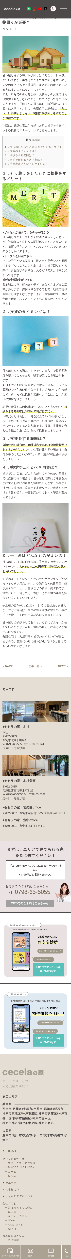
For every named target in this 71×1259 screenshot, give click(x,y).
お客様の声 (12, 1189)
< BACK (7, 666)
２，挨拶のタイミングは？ (20, 151)
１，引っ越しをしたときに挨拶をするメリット (33, 146)
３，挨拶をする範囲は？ (19, 155)
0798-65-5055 (32, 892)
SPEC (12, 1175)
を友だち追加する (48, 969)
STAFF (12, 1229)
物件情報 (13, 1240)
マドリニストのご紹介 (22, 1163)
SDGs (12, 1220)
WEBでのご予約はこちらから (30, 903)
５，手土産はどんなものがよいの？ (26, 163)
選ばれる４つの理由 (20, 1207)
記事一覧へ (35, 666)
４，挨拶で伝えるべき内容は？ (23, 159)
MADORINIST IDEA (21, 1167)
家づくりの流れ (17, 1216)
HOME (12, 1151)
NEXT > (63, 666)
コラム (12, 1171)
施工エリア (15, 1211)
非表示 (36, 140)
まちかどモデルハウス (19, 1196)
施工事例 (11, 1182)
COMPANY (15, 1224)
